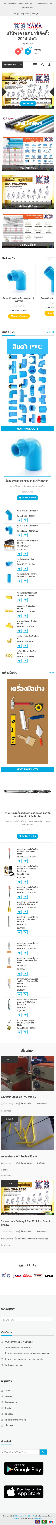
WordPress (38, 1518)
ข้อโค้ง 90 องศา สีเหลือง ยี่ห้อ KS (26, 652)
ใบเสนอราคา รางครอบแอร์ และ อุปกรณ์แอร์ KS (25, 1359)
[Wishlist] (18, 51)
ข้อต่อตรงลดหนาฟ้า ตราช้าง (26, 560)
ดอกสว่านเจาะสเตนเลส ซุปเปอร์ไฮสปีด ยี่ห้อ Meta (27, 903)
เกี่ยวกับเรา (43, 1103)
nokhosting (8, 1103)
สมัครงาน (9, 1414)
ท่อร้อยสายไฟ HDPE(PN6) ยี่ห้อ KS (27, 541)
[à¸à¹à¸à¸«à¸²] (43, 1452)
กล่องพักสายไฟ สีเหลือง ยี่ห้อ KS (26, 607)
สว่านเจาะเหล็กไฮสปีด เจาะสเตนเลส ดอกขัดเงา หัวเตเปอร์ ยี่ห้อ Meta (27, 814)
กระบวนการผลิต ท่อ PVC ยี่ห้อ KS (18, 1097)
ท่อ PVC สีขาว (28, 244)
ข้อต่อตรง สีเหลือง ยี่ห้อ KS (27, 593)
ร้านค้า (8, 1408)
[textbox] (27, 1320)
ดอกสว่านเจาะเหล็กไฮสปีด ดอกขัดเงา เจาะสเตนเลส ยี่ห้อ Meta (27, 868)
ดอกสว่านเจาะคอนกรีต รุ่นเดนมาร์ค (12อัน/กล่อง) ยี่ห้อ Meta (27, 1002)
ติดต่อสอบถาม (11, 1402)
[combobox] (27, 1319)
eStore (16, 1518)
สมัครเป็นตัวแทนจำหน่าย (15, 1419)
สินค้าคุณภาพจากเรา (14, 1365)
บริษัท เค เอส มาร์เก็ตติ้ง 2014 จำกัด (28, 35)
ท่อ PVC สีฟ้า (28, 168)
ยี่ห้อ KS (6, 1170)
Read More (28, 103)
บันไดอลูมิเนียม (28, 206)
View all (50, 331)
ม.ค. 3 (9, 1183)
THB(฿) (35, 13)
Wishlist (8, 1396)
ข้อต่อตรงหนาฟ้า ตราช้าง (27, 574)
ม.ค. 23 (9, 1118)
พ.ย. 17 (9, 1059)
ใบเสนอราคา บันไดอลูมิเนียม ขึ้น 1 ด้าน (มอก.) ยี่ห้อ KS (28, 1353)
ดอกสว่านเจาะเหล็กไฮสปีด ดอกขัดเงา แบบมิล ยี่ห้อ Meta (27, 851)
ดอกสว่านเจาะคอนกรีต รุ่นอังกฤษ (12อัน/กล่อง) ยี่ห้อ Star (27, 960)
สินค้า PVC (8, 332)
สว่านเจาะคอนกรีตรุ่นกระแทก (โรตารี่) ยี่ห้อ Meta (25, 1022)
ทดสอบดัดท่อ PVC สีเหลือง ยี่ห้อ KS (19, 1156)
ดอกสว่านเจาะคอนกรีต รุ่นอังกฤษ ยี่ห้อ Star (27, 944)
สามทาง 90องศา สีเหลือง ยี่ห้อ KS (27, 622)
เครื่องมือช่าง (9, 672)
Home (7, 1390)
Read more (6, 1110)
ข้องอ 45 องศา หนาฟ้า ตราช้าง (27, 511)
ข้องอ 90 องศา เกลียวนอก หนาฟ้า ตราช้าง (19, 300)
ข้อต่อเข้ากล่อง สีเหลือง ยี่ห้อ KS (28, 637)
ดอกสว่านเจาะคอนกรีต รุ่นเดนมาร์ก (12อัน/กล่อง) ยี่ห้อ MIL (27, 919)
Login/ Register (21, 13)
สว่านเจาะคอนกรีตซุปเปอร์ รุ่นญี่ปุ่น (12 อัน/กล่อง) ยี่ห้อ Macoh (27, 981)
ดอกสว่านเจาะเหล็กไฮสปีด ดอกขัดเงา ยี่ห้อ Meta (27, 888)
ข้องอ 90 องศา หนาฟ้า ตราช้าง (27, 526)
